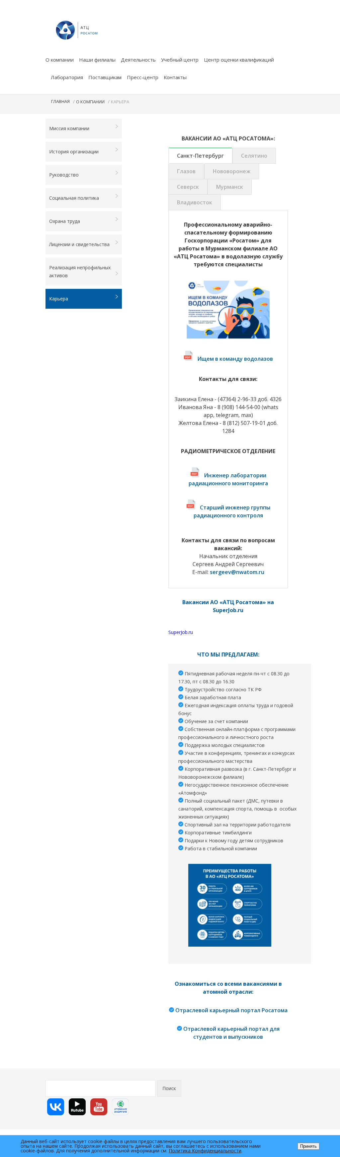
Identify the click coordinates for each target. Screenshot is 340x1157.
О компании (59, 59)
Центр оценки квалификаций (239, 59)
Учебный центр (180, 59)
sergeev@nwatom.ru (237, 572)
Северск (188, 186)
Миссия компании (69, 128)
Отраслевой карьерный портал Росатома (231, 1010)
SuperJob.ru (180, 632)
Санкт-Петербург (200, 155)
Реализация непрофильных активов (80, 271)
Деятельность (138, 59)
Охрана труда (64, 221)
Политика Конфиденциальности (205, 1150)
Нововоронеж (231, 171)
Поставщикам (105, 77)
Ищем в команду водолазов (235, 358)
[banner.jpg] (229, 905)
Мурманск (229, 186)
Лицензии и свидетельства (79, 244)
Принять (308, 1146)
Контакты (175, 77)
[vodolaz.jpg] (228, 310)
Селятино (254, 155)
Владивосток (194, 202)
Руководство (64, 175)
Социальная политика (74, 198)
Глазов (186, 171)
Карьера (58, 298)
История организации (74, 151)
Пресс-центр (142, 77)
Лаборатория (67, 77)
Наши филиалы (97, 59)
